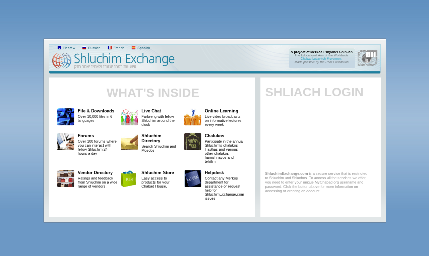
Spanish (143, 48)
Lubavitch (319, 58)
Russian (94, 48)
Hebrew (68, 48)
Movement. (335, 58)
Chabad (306, 58)
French (118, 48)
